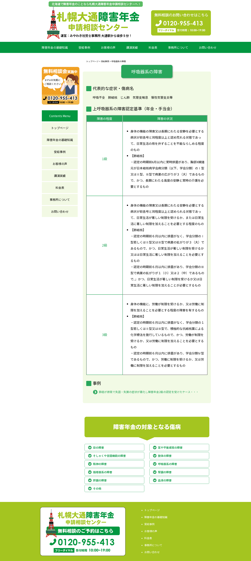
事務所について (178, 47)
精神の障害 (100, 464)
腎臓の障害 (165, 472)
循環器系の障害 (102, 472)
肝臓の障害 (100, 480)
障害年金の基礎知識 (55, 47)
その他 (97, 488)
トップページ (92, 61)
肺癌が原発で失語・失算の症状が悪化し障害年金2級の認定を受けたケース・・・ (149, 392)
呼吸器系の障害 (167, 464)
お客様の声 (108, 47)
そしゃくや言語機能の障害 (109, 456)
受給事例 (84, 47)
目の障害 (98, 447)
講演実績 (132, 47)
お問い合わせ (207, 47)
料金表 (153, 47)
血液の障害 (165, 480)
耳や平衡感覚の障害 (170, 447)
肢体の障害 (165, 456)
